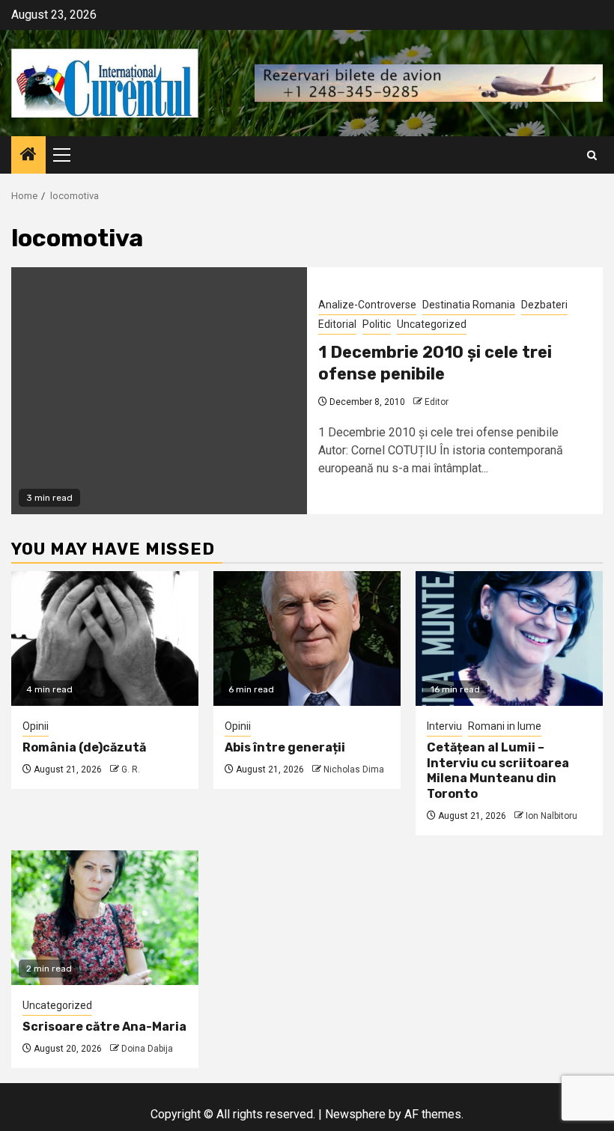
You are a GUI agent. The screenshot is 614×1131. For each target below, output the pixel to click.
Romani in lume (504, 726)
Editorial (337, 324)
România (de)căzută (84, 747)
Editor (437, 402)
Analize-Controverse (367, 305)
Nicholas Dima (353, 769)
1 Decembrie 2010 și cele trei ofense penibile (435, 363)
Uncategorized (431, 324)
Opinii (35, 726)
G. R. (130, 769)
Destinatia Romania (468, 305)
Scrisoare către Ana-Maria (104, 1026)
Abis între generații (285, 747)
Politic (376, 324)
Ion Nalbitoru (551, 816)
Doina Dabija (147, 1048)
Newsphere (355, 1114)
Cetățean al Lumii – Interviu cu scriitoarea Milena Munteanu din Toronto (498, 770)
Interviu (444, 726)
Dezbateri (544, 305)
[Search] (592, 155)
